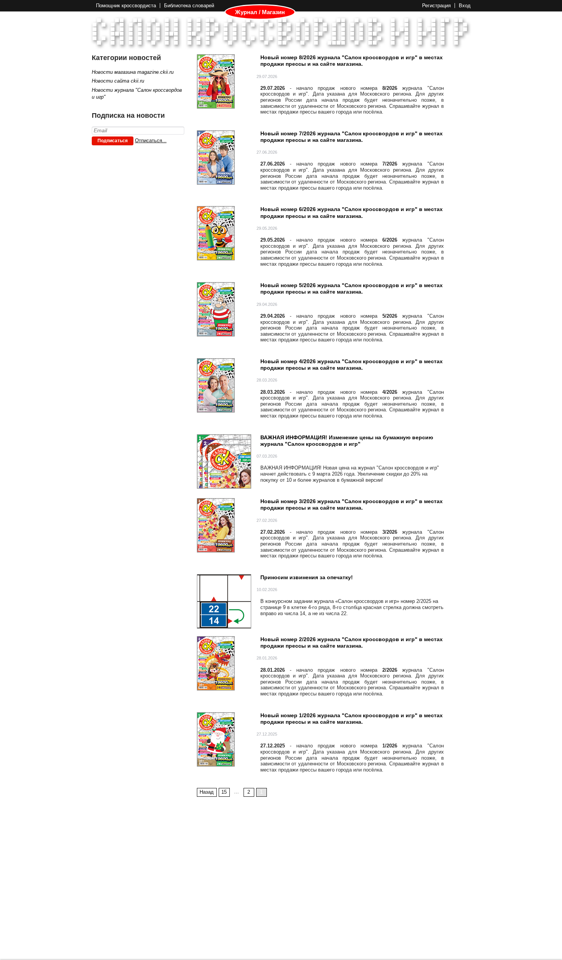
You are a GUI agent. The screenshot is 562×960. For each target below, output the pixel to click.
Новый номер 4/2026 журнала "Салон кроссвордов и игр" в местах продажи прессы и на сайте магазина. (351, 364)
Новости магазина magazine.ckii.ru (133, 72)
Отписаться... (151, 140)
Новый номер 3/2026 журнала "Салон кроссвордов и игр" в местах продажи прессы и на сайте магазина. (351, 504)
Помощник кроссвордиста (126, 5)
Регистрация (436, 5)
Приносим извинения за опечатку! (306, 577)
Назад (207, 792)
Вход (465, 5)
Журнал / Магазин (260, 12)
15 (224, 792)
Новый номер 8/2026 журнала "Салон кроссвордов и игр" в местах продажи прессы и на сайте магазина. (351, 60)
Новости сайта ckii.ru (118, 81)
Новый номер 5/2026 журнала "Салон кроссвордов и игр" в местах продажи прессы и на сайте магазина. (351, 288)
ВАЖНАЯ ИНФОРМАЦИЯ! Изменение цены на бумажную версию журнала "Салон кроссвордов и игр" (346, 440)
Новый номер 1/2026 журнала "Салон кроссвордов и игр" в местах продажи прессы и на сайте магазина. (351, 718)
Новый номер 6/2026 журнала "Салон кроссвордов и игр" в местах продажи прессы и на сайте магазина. (351, 212)
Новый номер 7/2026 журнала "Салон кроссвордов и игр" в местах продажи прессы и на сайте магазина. (351, 136)
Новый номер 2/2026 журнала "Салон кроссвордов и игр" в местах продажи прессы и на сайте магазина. (351, 642)
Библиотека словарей (189, 5)
